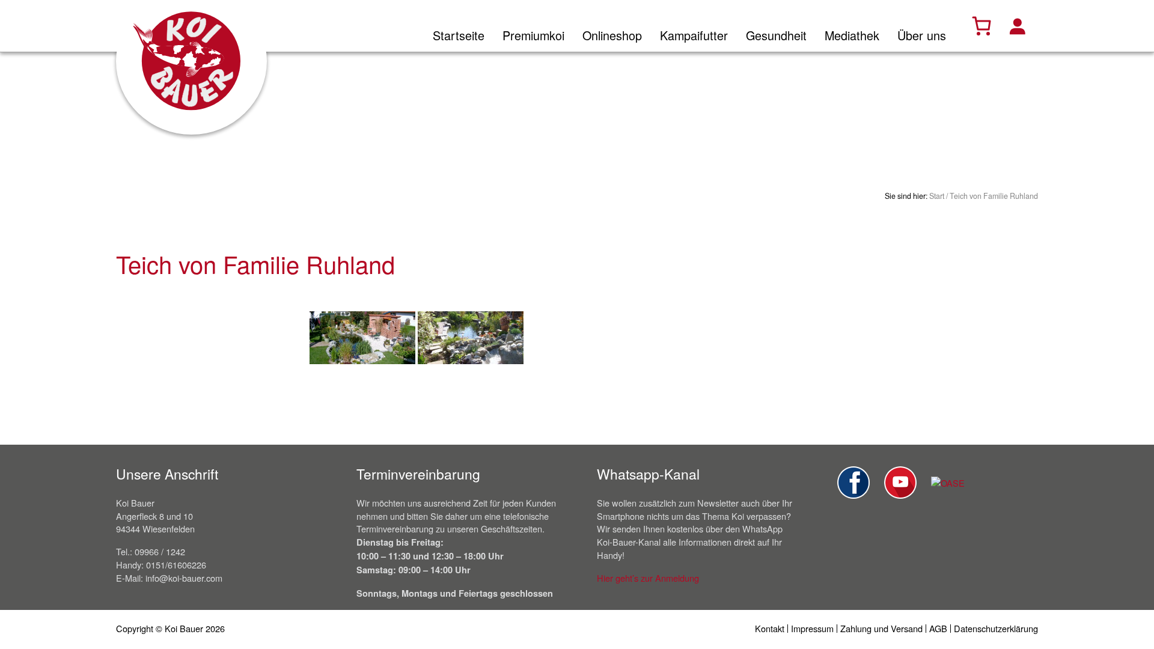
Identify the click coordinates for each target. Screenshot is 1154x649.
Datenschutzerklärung (996, 628)
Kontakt (769, 628)
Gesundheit (776, 35)
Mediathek (852, 35)
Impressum (812, 628)
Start (936, 195)
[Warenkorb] (981, 25)
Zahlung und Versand (881, 628)
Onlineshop (612, 35)
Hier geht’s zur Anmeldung (648, 577)
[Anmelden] (1017, 26)
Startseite (458, 35)
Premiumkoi (533, 35)
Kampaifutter (694, 35)
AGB (938, 628)
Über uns (921, 35)
